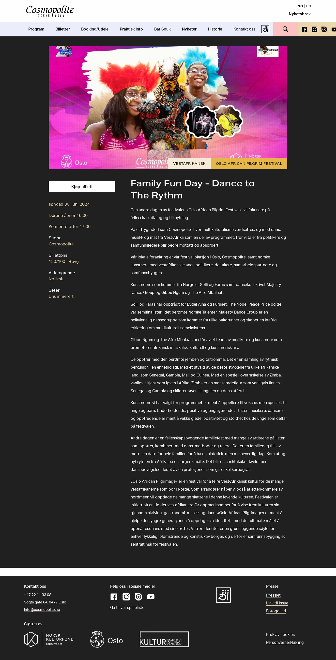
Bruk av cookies (280, 634)
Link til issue (277, 602)
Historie (215, 29)
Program (36, 29)
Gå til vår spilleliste (127, 607)
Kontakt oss (244, 29)
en (308, 6)
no (300, 6)
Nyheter (189, 29)
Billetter (63, 29)
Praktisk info (131, 29)
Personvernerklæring (285, 642)
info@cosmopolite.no (42, 609)
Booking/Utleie (94, 29)
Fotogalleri (276, 610)
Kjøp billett (82, 186)
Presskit (273, 595)
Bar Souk (162, 29)
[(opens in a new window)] (304, 29)
